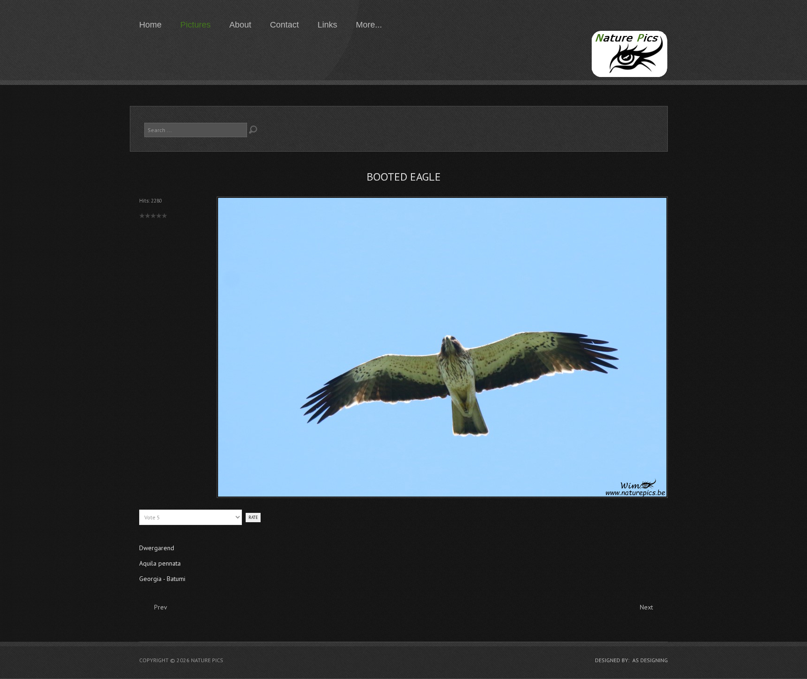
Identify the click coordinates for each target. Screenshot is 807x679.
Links (327, 24)
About (240, 24)
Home (150, 24)
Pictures (195, 24)
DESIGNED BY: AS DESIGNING (631, 660)
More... (369, 24)
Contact (284, 24)
